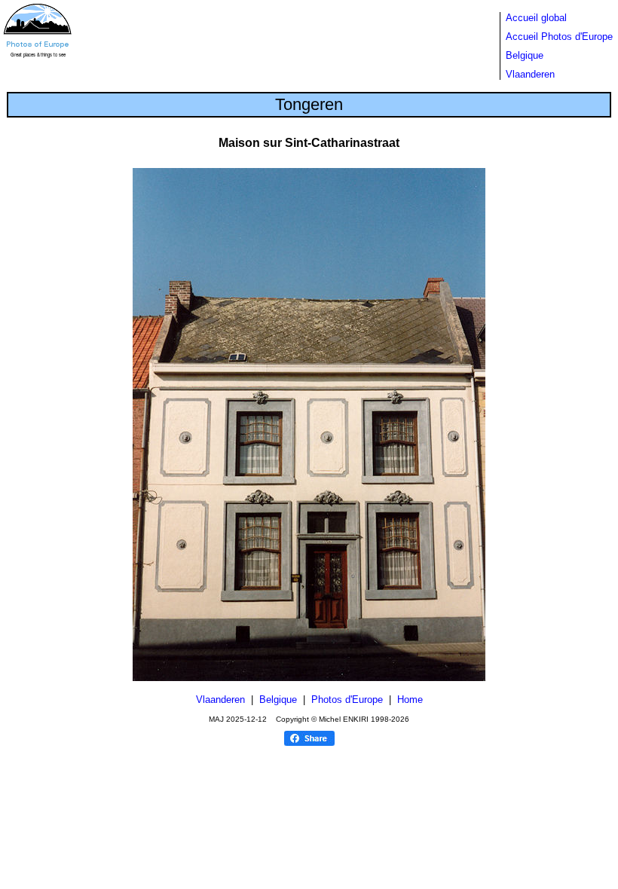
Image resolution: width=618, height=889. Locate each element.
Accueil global (536, 17)
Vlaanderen (530, 74)
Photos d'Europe (347, 699)
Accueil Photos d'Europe (559, 36)
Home (410, 699)
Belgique (524, 55)
